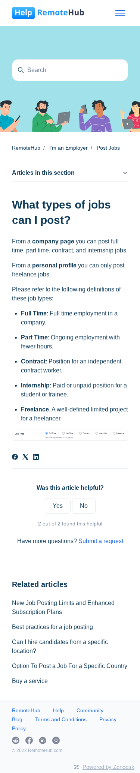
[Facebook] (15, 458)
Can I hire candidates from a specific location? (60, 646)
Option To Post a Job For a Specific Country (69, 666)
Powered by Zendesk (108, 767)
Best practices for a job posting (52, 627)
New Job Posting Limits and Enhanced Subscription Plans (63, 607)
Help (58, 710)
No (84, 506)
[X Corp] (25, 458)
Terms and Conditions (61, 719)
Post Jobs (108, 148)
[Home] (48, 13)
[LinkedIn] (36, 458)
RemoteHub (26, 148)
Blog (17, 719)
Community (90, 710)
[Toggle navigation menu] (120, 13)
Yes (58, 506)
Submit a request (100, 541)
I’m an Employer (68, 148)
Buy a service (30, 681)
